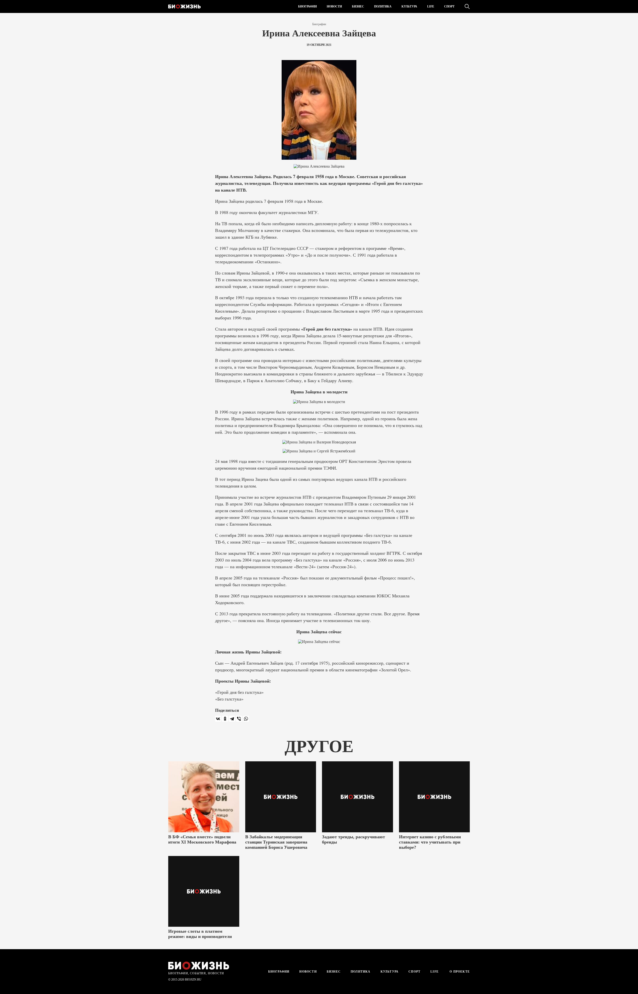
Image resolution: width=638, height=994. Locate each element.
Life (430, 6)
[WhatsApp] (246, 719)
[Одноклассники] (225, 719)
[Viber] (239, 719)
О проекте (459, 971)
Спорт (449, 6)
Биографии (307, 6)
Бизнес (358, 6)
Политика (383, 6)
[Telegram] (232, 719)
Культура (409, 6)
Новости (334, 6)
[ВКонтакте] (218, 719)
